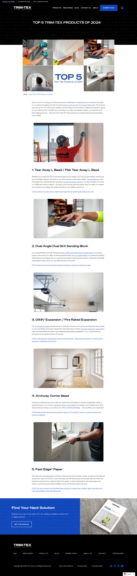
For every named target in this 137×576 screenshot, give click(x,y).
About (95, 8)
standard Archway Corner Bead (64, 405)
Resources (68, 8)
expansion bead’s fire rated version (92, 329)
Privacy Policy (82, 566)
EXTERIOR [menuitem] (24, 1)
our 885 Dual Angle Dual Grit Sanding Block (79, 253)
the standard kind (94, 179)
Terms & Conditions (66, 566)
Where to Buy (109, 8)
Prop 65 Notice (97, 566)
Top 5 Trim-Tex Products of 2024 (40, 94)
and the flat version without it (73, 182)
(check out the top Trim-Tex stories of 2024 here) (78, 105)
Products (57, 8)
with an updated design (80, 255)
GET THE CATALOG (21, 524)
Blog (77, 8)
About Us (88, 553)
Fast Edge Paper (48, 476)
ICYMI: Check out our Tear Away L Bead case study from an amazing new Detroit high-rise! (63, 191)
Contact (102, 553)
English (129, 574)
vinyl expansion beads (42, 326)
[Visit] (111, 566)
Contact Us (86, 8)
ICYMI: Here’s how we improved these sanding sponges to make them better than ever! (61, 265)
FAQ (15, 553)
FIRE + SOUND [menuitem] (40, 1)
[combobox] (129, 574)
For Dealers (118, 553)
